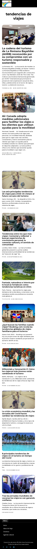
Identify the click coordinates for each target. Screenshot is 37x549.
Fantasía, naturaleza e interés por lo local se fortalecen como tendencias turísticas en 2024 (18, 284)
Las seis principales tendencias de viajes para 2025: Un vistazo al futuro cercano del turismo (18, 193)
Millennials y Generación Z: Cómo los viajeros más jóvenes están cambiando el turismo (18, 371)
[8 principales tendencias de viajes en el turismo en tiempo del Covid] (18, 442)
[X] (10, 547)
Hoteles (4, 427)
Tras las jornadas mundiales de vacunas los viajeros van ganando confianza (18, 498)
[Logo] (6, 3)
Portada (4, 208)
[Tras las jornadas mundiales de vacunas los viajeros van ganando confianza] (18, 484)
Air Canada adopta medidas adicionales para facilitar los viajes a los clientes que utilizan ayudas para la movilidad (18, 122)
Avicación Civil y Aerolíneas (11, 153)
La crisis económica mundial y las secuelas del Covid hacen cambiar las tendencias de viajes (18, 413)
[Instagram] (7, 547)
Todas (3, 470)
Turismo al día (7, 88)
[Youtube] (14, 547)
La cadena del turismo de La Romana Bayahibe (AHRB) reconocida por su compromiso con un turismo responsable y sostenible (18, 55)
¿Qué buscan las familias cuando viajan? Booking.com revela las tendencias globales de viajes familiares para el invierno (18, 328)
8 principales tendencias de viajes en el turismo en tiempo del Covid (17, 455)
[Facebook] (3, 547)
